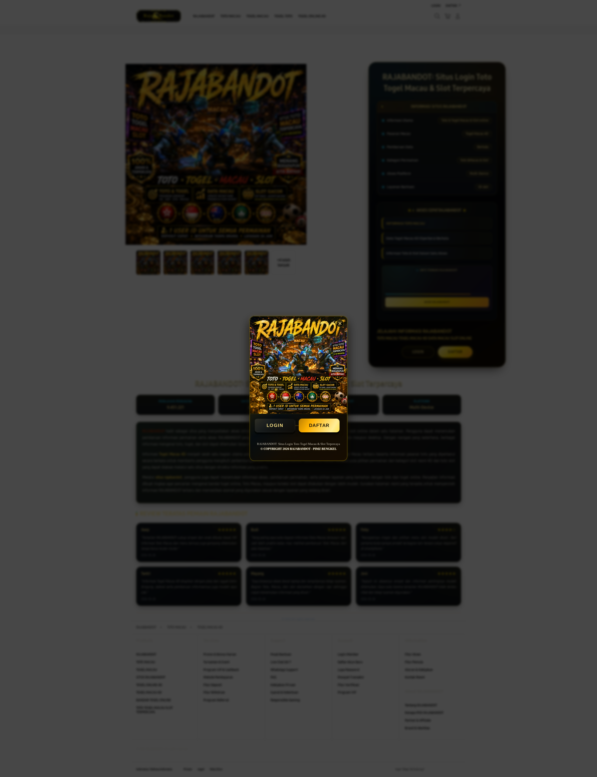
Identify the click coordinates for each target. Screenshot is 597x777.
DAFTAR (319, 425)
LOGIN (275, 425)
